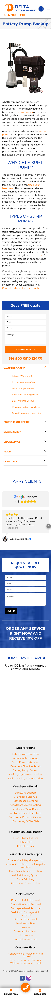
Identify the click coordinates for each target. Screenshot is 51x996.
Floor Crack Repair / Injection (25, 871)
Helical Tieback (25, 846)
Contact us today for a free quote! (21, 288)
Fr (41, 8)
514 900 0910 (15, 15)
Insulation (25, 927)
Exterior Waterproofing (23, 376)
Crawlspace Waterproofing (25, 805)
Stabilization (13, 432)
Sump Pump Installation (24, 388)
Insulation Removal (26, 939)
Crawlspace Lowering (25, 801)
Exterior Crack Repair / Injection (25, 860)
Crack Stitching (25, 879)
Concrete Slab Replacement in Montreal (25, 955)
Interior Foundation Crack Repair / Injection (25, 865)
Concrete (10, 461)
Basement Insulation (25, 931)
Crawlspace (12, 441)
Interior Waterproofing (23, 382)
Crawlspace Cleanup (25, 797)
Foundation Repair (17, 422)
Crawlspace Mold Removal (26, 908)
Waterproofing (14, 368)
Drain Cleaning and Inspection (27, 413)
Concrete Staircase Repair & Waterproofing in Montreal (25, 962)
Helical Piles (25, 842)
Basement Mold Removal (25, 900)
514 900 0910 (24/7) (25, 358)
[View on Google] (5, 539)
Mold (7, 451)
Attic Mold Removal (25, 919)
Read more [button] (12, 528)
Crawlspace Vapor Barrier (25, 809)
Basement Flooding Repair (25, 394)
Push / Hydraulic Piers (25, 838)
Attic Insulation (25, 935)
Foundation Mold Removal (25, 904)
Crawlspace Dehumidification (25, 817)
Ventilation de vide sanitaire (25, 813)
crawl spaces (25, 112)
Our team (36, 255)
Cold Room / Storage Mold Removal (25, 913)
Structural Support (25, 792)
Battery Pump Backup (23, 401)
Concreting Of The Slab (25, 821)
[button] (2, 526)
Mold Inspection (25, 923)
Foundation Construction (25, 883)
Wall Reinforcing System (25, 875)
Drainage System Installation (26, 407)
